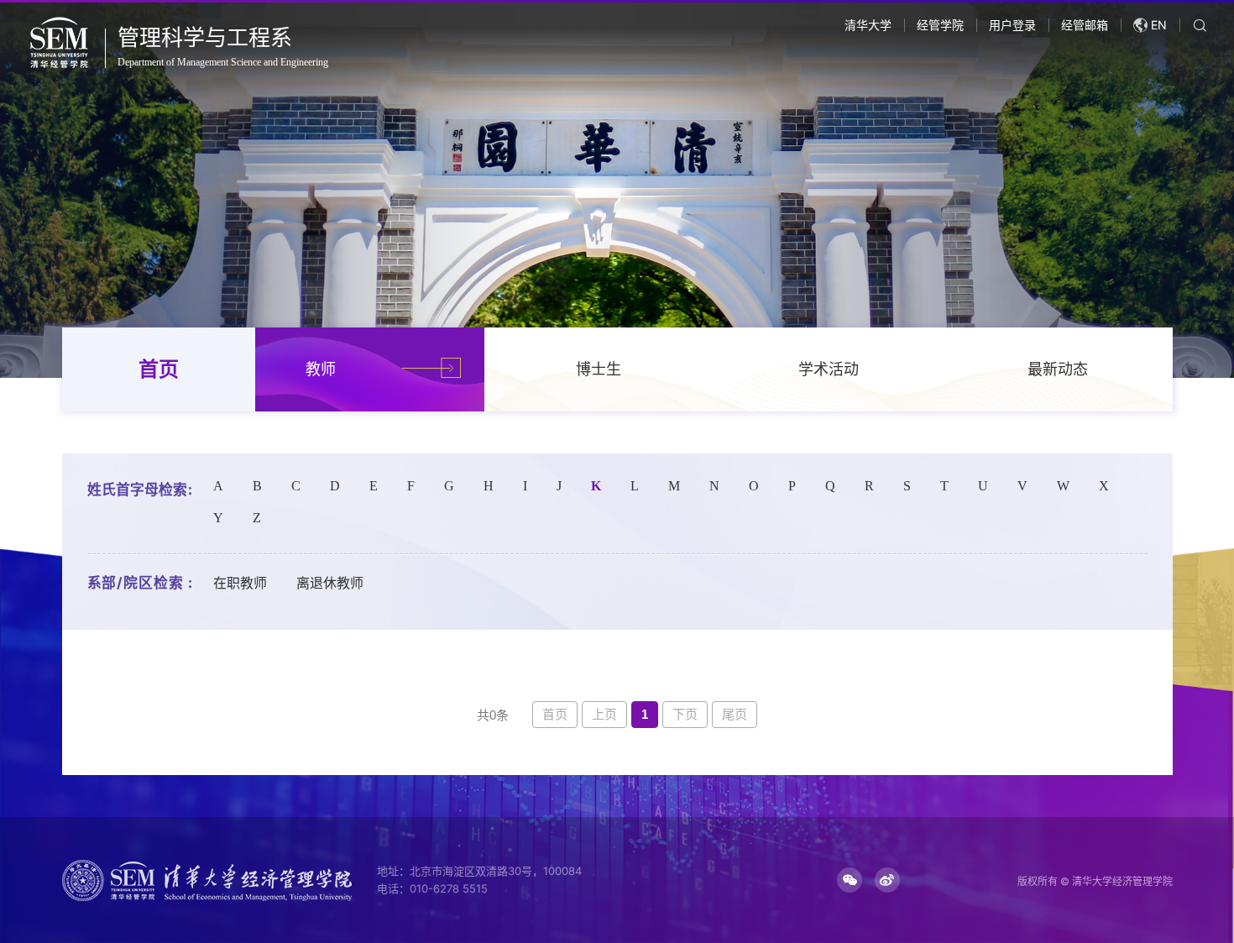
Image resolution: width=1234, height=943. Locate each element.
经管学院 (940, 25)
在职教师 (240, 583)
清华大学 (868, 25)
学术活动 (828, 369)
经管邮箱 (1084, 25)
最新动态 (1057, 369)
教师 (321, 369)
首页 (159, 369)
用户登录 (1012, 25)
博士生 (598, 369)
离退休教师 (329, 583)
